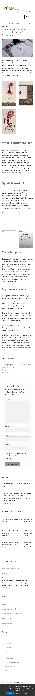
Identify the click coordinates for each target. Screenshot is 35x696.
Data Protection (10, 666)
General (11, 358)
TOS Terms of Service (12, 662)
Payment (7, 651)
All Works (5, 604)
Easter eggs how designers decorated (15, 487)
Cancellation (9, 659)
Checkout (8, 643)
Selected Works (7, 623)
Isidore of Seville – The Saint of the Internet (17, 483)
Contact (5, 573)
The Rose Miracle (25, 365)
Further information (21, 693)
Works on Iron (6, 618)
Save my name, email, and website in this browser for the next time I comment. (17, 455)
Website (7, 444)
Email (7, 435)
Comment (9, 399)
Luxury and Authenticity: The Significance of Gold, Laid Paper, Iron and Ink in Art (18, 494)
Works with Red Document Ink (12, 614)
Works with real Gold (9, 609)
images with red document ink (12, 173)
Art (16, 358)
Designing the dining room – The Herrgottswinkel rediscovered (8, 368)
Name (7, 426)
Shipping (7, 655)
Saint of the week (9, 490)
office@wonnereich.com (10, 588)
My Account (8, 647)
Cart (6, 639)
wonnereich (24, 24)
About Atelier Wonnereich (10, 568)
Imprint (7, 670)
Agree (10, 693)
